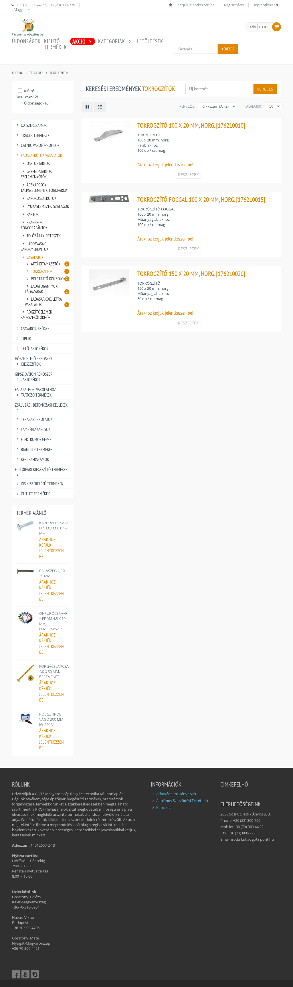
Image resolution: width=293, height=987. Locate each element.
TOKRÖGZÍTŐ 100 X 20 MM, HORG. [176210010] (191, 125)
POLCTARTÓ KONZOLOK (49, 278)
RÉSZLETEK (188, 174)
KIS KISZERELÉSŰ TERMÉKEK (42, 483)
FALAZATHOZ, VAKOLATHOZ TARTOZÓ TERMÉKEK (35, 392)
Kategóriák (112, 41)
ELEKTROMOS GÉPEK (36, 439)
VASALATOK (35, 257)
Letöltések (150, 41)
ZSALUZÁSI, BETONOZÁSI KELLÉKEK (41, 405)
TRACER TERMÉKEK (35, 135)
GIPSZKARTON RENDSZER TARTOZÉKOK (33, 376)
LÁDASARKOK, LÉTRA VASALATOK (46, 301)
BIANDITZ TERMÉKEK (37, 449)
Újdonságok (26, 41)
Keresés (227, 49)
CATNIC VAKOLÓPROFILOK (40, 145)
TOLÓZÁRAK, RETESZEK (44, 236)
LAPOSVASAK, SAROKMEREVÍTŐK (34, 246)
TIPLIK (26, 338)
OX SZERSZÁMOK (34, 125)
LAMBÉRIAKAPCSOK (35, 429)
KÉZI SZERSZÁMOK (35, 459)
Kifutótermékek (55, 44)
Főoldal (18, 72)
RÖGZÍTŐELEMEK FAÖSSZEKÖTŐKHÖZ (36, 314)
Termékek (36, 72)
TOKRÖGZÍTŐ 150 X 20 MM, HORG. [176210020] (191, 273)
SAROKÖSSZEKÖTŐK (41, 198)
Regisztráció (234, 4)
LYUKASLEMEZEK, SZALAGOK (48, 206)
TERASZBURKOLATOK (36, 419)
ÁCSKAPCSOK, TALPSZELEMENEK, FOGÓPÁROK (44, 187)
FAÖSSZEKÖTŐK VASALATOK (41, 155)
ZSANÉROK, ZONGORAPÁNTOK (34, 225)
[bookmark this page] (171, 4)
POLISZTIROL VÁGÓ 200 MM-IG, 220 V (51, 719)
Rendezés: (187, 106)
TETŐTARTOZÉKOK (34, 348)
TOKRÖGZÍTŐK (59, 72)
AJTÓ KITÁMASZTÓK (49, 264)
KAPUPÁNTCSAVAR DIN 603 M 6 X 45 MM (55, 528)
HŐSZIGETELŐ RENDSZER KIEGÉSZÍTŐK (33, 361)
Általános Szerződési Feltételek (182, 800)
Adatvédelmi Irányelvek (176, 793)
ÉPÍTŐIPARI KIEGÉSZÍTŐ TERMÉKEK (41, 469)
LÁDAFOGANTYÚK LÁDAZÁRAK (46, 288)
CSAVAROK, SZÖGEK (35, 328)
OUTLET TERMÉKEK (35, 494)
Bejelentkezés (264, 4)
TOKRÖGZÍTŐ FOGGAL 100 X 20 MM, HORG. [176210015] (201, 199)
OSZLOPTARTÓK (38, 163)
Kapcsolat (164, 807)
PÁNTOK (33, 214)
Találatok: (253, 106)
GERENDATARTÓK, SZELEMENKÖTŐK (36, 174)
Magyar (20, 9)
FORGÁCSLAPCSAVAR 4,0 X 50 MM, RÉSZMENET (57, 671)
